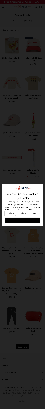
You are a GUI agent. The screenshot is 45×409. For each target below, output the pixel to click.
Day (18, 209)
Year (30, 209)
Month (7, 209)
